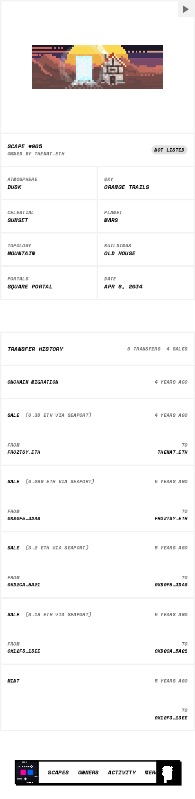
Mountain (21, 253)
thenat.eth (49, 153)
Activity (122, 772)
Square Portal (30, 286)
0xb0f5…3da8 (24, 518)
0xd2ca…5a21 (24, 584)
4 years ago (171, 382)
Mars (111, 220)
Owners (88, 772)
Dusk (14, 187)
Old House (119, 253)
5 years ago (171, 481)
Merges (155, 772)
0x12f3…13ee (24, 651)
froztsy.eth (24, 452)
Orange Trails (126, 187)
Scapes (58, 772)
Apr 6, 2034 (123, 286)
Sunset (18, 220)
